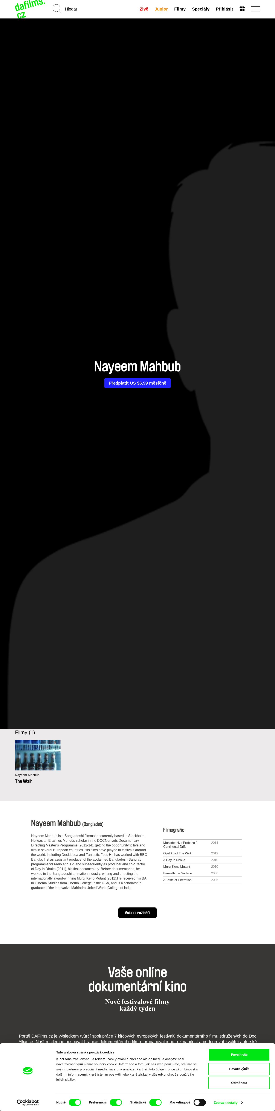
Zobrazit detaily (225, 1102)
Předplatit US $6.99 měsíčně (137, 383)
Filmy (180, 9)
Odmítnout (239, 1083)
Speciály (200, 9)
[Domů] (30, 9)
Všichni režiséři (137, 913)
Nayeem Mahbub (27, 775)
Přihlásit (224, 9)
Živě (144, 9)
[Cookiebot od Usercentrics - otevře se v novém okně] (28, 1102)
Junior (161, 9)
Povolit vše (239, 1054)
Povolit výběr (239, 1069)
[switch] (116, 1102)
